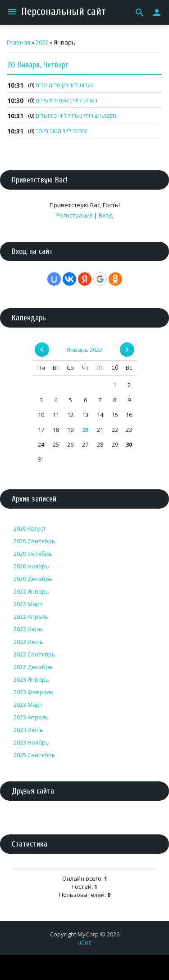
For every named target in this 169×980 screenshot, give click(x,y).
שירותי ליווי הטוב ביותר (61, 131)
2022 (42, 42)
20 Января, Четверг (37, 65)
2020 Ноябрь (31, 566)
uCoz (84, 942)
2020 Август (30, 528)
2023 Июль (28, 730)
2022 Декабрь (33, 667)
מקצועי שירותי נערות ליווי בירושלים (76, 115)
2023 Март (28, 705)
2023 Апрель (31, 717)
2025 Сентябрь (34, 755)
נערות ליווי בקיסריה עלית (65, 85)
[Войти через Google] (100, 279)
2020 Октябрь (33, 554)
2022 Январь (31, 591)
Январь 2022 (84, 350)
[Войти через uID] (54, 279)
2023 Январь (31, 679)
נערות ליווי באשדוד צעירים (66, 100)
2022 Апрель (31, 616)
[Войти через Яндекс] (84, 279)
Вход (106, 215)
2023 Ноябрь (31, 742)
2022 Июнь (29, 629)
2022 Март (28, 604)
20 (85, 430)
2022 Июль (28, 642)
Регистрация (74, 215)
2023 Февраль (34, 692)
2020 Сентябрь (34, 541)
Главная (18, 42)
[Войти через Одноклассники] (115, 279)
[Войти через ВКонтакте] (69, 279)
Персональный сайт (63, 11)
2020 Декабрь (33, 579)
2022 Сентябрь (34, 654)
